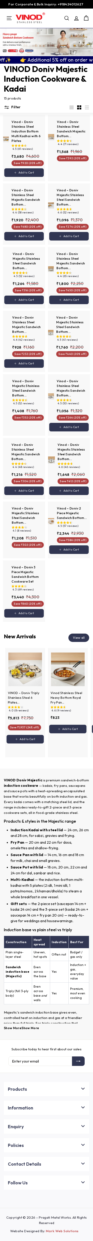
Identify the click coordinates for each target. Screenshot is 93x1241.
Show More (12, 1028)
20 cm (34, 842)
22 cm (52, 842)
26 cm (84, 830)
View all (79, 638)
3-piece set (54, 909)
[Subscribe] (78, 1061)
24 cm (72, 830)
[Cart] (86, 18)
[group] (28, 148)
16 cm (62, 854)
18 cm (79, 854)
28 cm (22, 835)
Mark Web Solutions (62, 1231)
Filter (16, 107)
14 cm (52, 854)
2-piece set (47, 903)
